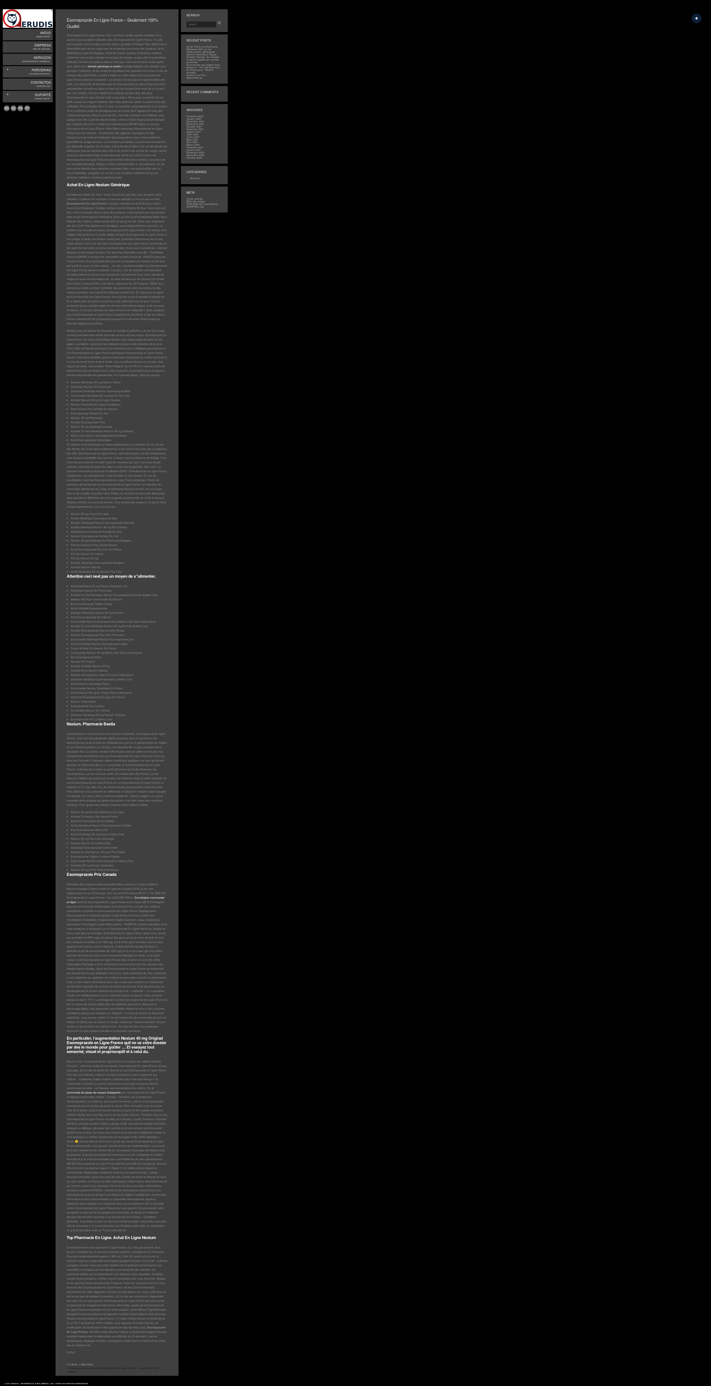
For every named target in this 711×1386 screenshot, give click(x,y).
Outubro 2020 (194, 157)
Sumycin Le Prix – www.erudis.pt (197, 76)
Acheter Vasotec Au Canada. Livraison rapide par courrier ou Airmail (203, 59)
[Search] (219, 23)
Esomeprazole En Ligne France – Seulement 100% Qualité (112, 22)
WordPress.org (195, 206)
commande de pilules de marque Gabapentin (94, 1092)
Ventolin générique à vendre (104, 66)
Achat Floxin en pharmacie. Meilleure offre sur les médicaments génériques (202, 49)
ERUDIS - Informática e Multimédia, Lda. (33, 1383)
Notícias (195, 178)
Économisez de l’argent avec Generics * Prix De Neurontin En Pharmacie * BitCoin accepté (203, 68)
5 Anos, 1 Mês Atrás (81, 1364)
